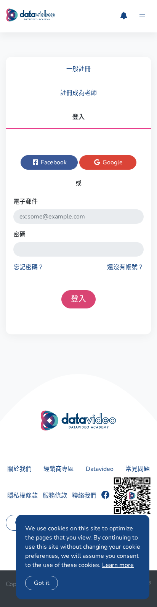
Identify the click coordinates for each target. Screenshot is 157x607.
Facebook (53, 162)
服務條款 (55, 495)
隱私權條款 (22, 495)
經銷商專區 (58, 469)
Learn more (118, 565)
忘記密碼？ (28, 267)
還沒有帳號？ (125, 267)
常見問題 (137, 469)
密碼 (19, 234)
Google (112, 162)
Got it (42, 583)
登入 (78, 299)
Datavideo (100, 469)
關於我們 (19, 469)
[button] (142, 16)
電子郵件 (25, 202)
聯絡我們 (84, 495)
